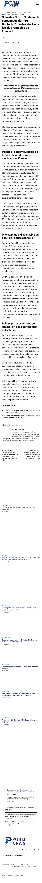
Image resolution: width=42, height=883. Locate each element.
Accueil (4, 13)
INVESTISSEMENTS (7, 638)
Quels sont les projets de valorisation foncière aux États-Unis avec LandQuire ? (19, 641)
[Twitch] (34, 849)
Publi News (33, 432)
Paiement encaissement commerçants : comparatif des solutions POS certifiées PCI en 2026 (20, 694)
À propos (6, 425)
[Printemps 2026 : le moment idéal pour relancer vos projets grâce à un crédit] (21, 734)
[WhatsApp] (21, 632)
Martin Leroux (11, 794)
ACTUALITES (5, 664)
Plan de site (19, 875)
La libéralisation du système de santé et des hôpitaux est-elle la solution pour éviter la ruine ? (10, 456)
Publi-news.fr (9, 875)
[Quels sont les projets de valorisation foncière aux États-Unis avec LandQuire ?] (21, 654)
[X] (21, 623)
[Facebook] (21, 619)
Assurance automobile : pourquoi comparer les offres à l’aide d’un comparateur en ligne (32, 455)
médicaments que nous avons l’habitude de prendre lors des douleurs (22, 411)
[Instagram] (26, 849)
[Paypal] (30, 849)
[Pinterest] (21, 628)
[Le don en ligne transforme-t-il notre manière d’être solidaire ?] (21, 681)
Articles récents (18, 425)
